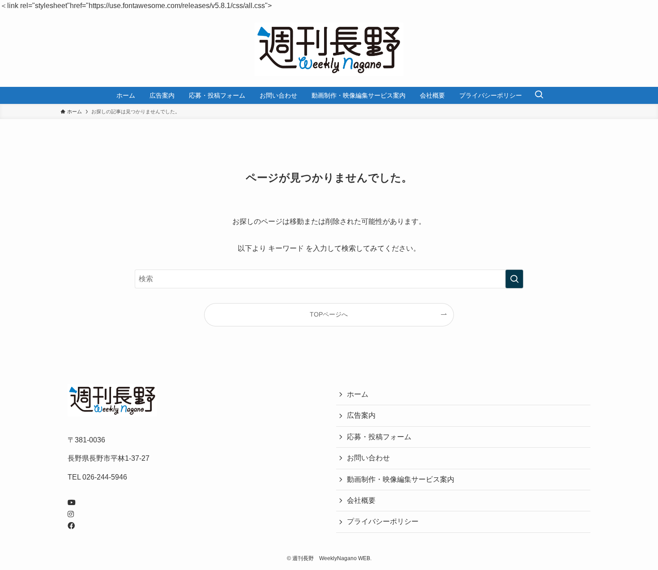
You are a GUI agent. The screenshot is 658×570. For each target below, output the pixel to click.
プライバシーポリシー (383, 521)
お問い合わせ (368, 458)
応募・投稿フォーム (379, 437)
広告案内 (361, 415)
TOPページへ (329, 314)
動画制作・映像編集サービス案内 (400, 479)
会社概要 (361, 500)
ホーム (357, 394)
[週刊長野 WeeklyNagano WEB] (329, 49)
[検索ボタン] (539, 95)
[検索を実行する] (514, 279)
